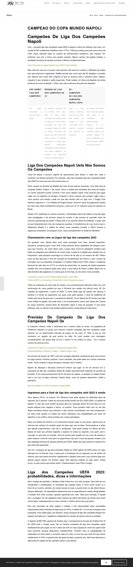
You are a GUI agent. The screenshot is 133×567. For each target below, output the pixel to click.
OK (106, 562)
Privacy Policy (119, 562)
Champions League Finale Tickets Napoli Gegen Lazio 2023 (53, 276)
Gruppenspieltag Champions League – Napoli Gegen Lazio (52, 351)
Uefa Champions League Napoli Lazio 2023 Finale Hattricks (52, 65)
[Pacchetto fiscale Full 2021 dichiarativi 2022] (2, 283)
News (9, 15)
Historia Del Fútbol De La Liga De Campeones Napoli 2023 (52, 347)
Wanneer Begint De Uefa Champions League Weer (49, 385)
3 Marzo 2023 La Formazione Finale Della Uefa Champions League (56, 280)
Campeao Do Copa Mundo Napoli (65, 28)
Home (96, 15)
